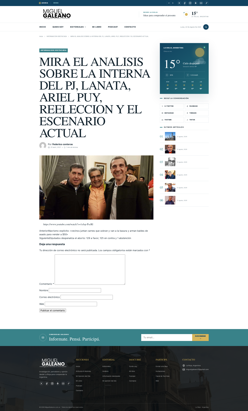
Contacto (79, 390)
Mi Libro (79, 381)
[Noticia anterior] (169, 3)
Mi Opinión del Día (83, 376)
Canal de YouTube (162, 376)
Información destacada (111, 376)
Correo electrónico (49, 297)
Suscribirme (200, 336)
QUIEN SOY (58, 27)
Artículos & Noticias (83, 371)
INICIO (42, 27)
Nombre (43, 290)
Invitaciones (160, 371)
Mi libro (132, 371)
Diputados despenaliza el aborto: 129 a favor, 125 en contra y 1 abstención (85, 238)
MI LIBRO (96, 27)
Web (41, 304)
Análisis (105, 371)
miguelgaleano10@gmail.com (197, 369)
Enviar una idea (161, 366)
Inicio (41, 36)
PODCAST (113, 27)
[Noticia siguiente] (173, 3)
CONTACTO (130, 27)
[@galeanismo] (179, 3)
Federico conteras (62, 144)
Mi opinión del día (109, 381)
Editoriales (106, 366)
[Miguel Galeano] (185, 3)
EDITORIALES (77, 27)
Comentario (46, 283)
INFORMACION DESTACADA (57, 36)
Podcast (79, 386)
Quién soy (133, 366)
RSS (157, 381)
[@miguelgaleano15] (190, 3)
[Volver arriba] (242, 407)
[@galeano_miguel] (207, 3)
